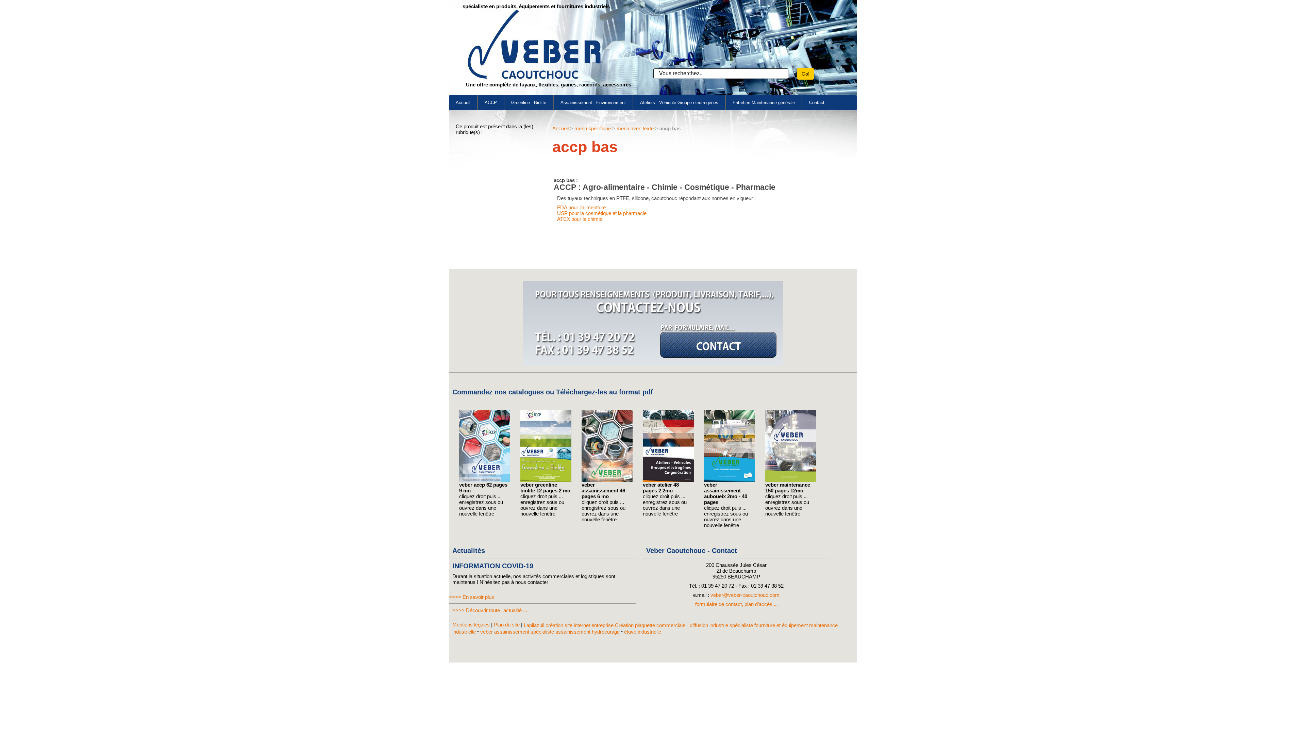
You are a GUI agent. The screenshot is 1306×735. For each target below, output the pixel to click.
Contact (816, 102)
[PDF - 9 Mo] (484, 480)
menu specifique (592, 128)
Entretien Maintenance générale (764, 102)
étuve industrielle (642, 631)
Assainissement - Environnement (593, 102)
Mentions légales (471, 624)
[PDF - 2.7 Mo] (729, 480)
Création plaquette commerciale (650, 625)
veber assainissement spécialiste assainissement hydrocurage (550, 631)
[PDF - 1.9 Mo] (545, 480)
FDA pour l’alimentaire (581, 207)
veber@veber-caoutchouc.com (745, 595)
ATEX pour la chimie (579, 219)
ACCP (491, 102)
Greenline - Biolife (528, 102)
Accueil (463, 102)
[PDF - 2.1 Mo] (668, 480)
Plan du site (507, 624)
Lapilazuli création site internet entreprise (569, 625)
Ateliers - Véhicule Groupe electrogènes (679, 102)
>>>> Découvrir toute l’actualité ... (489, 610)
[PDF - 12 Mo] (790, 480)
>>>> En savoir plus (471, 597)
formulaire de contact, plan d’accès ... (736, 604)
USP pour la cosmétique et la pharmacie (602, 213)
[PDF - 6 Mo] (607, 480)
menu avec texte (635, 128)
